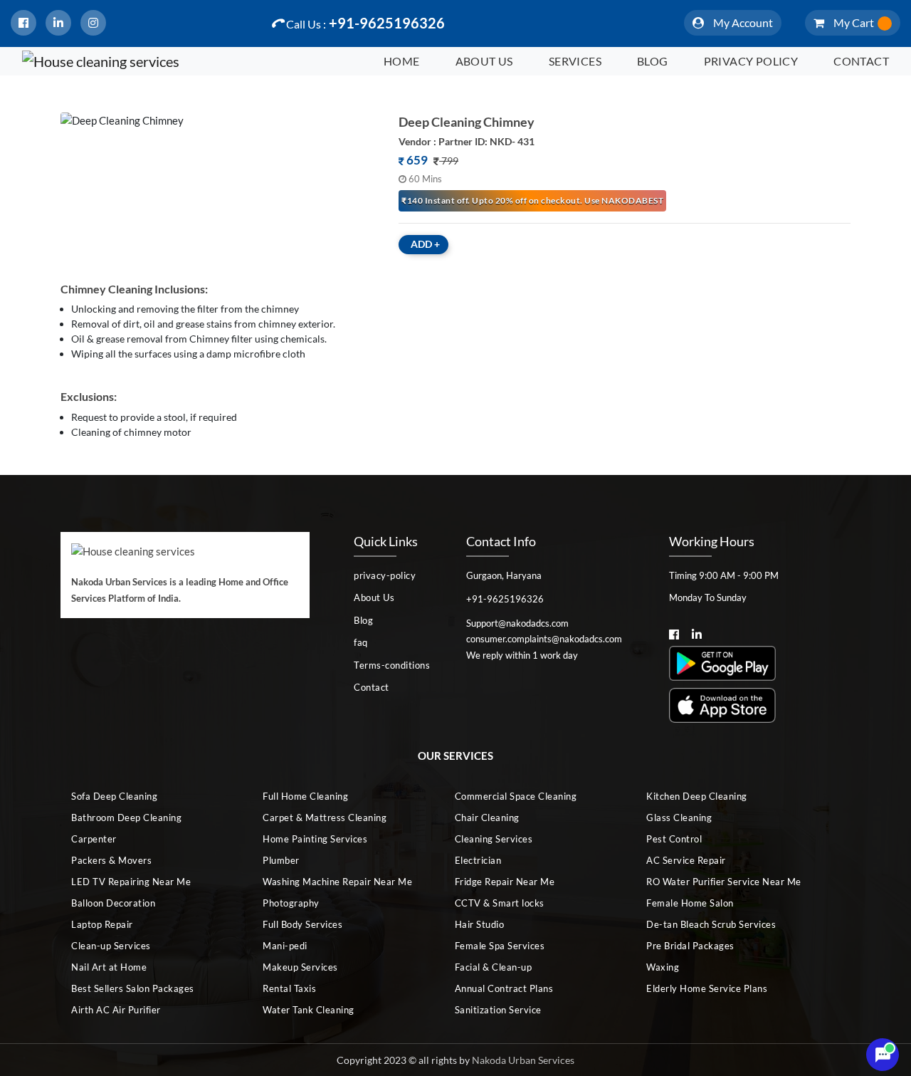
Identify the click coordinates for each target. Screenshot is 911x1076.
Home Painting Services (315, 839)
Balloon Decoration (113, 903)
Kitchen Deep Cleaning (696, 796)
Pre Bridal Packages (690, 945)
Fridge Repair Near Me (505, 881)
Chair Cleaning (487, 817)
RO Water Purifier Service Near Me (723, 881)
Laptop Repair (102, 924)
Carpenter (94, 839)
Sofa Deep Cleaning (114, 796)
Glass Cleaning (679, 817)
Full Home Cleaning (305, 796)
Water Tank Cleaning (308, 1009)
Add (425, 244)
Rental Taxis (289, 988)
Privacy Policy (751, 61)
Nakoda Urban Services (523, 1060)
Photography (291, 903)
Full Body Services (302, 924)
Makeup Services (300, 967)
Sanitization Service (498, 1009)
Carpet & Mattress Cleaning (324, 817)
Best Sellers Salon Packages (132, 988)
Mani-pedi (285, 945)
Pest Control (674, 839)
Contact (861, 61)
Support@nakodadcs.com (517, 623)
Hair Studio (480, 924)
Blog (652, 61)
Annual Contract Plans (504, 988)
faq (361, 642)
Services (575, 61)
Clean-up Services (111, 945)
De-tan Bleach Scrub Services (711, 924)
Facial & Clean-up (493, 967)
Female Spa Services (500, 945)
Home (402, 61)
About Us (484, 61)
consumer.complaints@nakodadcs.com (544, 638)
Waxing (662, 967)
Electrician (478, 860)
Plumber (281, 860)
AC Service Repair (686, 860)
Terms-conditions (392, 665)
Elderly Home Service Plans (706, 988)
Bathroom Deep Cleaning (126, 817)
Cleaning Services (494, 839)
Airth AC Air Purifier (116, 1009)
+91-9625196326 (365, 22)
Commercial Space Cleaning (516, 796)
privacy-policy (385, 575)
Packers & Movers (111, 860)
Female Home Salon (690, 903)
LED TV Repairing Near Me (131, 881)
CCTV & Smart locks (499, 903)
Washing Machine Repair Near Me (337, 881)
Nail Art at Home (109, 967)
